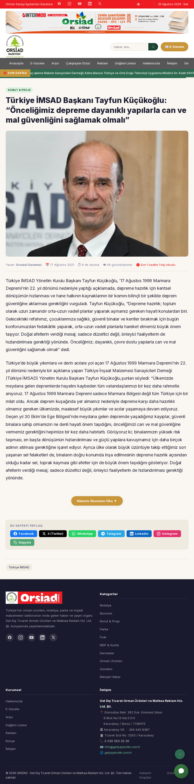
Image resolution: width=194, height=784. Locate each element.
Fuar (103, 637)
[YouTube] (79, 4)
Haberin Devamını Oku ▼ (97, 501)
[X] (99, 4)
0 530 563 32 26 (117, 741)
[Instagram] (69, 4)
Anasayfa (16, 63)
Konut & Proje (110, 621)
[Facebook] (59, 4)
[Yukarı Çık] (180, 754)
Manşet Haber (110, 677)
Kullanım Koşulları (145, 775)
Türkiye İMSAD (19, 567)
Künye (10, 741)
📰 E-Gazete (174, 47)
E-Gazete (37, 63)
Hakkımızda (151, 63)
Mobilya (105, 605)
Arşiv (55, 63)
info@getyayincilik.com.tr (122, 747)
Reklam (102, 63)
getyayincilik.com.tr (118, 752)
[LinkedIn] (90, 4)
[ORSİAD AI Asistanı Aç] (181, 771)
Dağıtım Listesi (125, 63)
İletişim (172, 63)
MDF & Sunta (109, 645)
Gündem (106, 669)
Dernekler (107, 653)
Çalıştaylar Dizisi (78, 63)
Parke (104, 629)
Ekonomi (106, 613)
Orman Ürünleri (111, 661)
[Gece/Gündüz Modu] (138, 4)
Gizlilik (171, 773)
